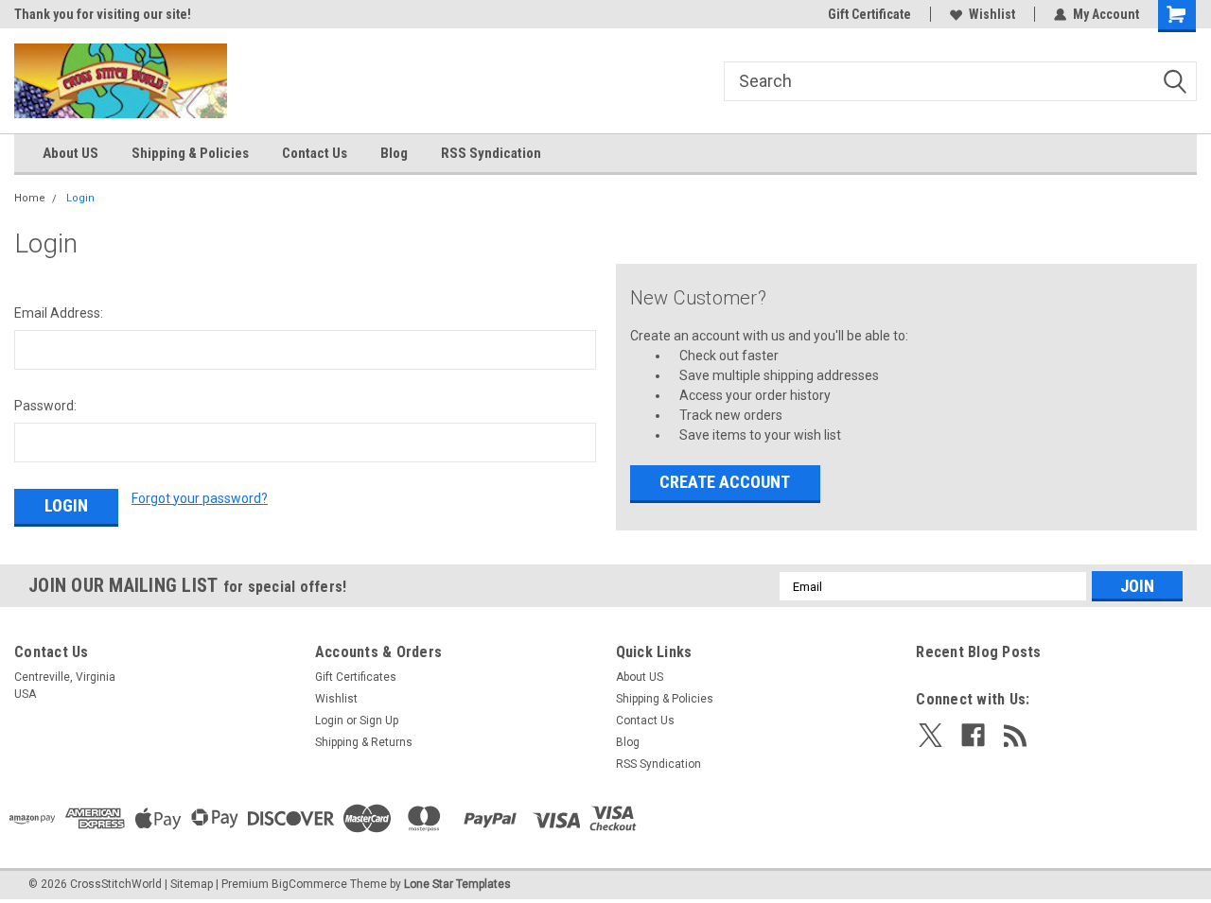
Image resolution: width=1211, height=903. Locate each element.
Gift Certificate (869, 14)
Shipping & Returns (363, 742)
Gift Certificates (355, 677)
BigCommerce (309, 884)
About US (70, 153)
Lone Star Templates (457, 884)
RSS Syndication (491, 153)
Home (29, 198)
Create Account (724, 482)
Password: (45, 405)
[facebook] (973, 735)
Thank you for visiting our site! (102, 14)
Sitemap (191, 884)
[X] (930, 735)
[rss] (1015, 735)
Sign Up (379, 720)
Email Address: (58, 313)
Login (80, 198)
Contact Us (314, 153)
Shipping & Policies (190, 153)
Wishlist (992, 14)
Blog (394, 153)
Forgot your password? (200, 498)
